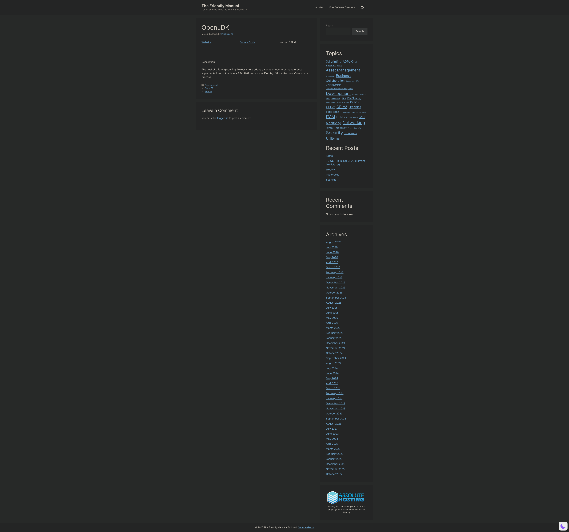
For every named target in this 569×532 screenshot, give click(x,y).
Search (330, 25)
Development (211, 85)
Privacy (329, 127)
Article (339, 66)
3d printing (333, 61)
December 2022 (335, 463)
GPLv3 (342, 107)
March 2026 (333, 267)
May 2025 (332, 317)
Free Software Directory (342, 7)
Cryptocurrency (333, 84)
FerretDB (209, 88)
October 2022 (334, 474)
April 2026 (332, 262)
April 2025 (332, 322)
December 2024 (335, 343)
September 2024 (336, 358)
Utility (330, 138)
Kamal (329, 155)
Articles (319, 7)
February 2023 (334, 453)
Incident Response (348, 112)
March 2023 (333, 448)
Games (354, 102)
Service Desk (350, 133)
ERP (344, 98)
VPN (337, 139)
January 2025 (334, 337)
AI (356, 62)
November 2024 (335, 348)
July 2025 (332, 307)
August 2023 (333, 423)
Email (328, 99)
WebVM (330, 169)
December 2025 (335, 282)
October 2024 (334, 353)
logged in (222, 118)
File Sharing (354, 98)
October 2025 (334, 292)
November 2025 (335, 287)
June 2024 (332, 373)
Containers (350, 81)
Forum (346, 102)
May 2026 (332, 257)
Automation (330, 76)
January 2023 (334, 458)
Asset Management (343, 70)
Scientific (357, 128)
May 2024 (332, 378)
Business (343, 76)
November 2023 (335, 408)
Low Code (348, 117)
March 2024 (333, 388)
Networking (354, 122)
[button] (563, 526)
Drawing (363, 94)
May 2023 (332, 438)
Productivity (341, 127)
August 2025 (333, 302)
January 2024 (334, 398)
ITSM (339, 117)
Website (206, 42)
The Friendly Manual (220, 6)
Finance (340, 102)
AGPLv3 (348, 61)
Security (334, 132)
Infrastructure (361, 112)
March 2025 (333, 327)
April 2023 (332, 443)
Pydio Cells (332, 174)
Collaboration (335, 80)
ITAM (330, 116)
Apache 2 (331, 65)
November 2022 (335, 469)
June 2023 (332, 433)
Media (355, 117)
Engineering (335, 99)
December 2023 (335, 403)
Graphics (355, 107)
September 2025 (336, 297)
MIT (362, 117)
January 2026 (334, 277)
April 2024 (332, 383)
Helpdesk (332, 112)
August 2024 (333, 363)
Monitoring (333, 123)
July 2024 (332, 368)
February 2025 (334, 332)
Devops (355, 94)
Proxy (350, 128)
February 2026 (334, 272)
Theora (208, 91)
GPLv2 (330, 107)
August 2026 (333, 242)
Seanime (331, 179)
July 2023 (332, 428)
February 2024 (334, 393)
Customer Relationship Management (339, 89)
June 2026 (332, 252)
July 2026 (332, 247)
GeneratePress (306, 527)
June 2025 (332, 312)
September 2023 (336, 418)
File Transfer (330, 102)
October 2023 (334, 413)
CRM (357, 81)
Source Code (247, 42)
